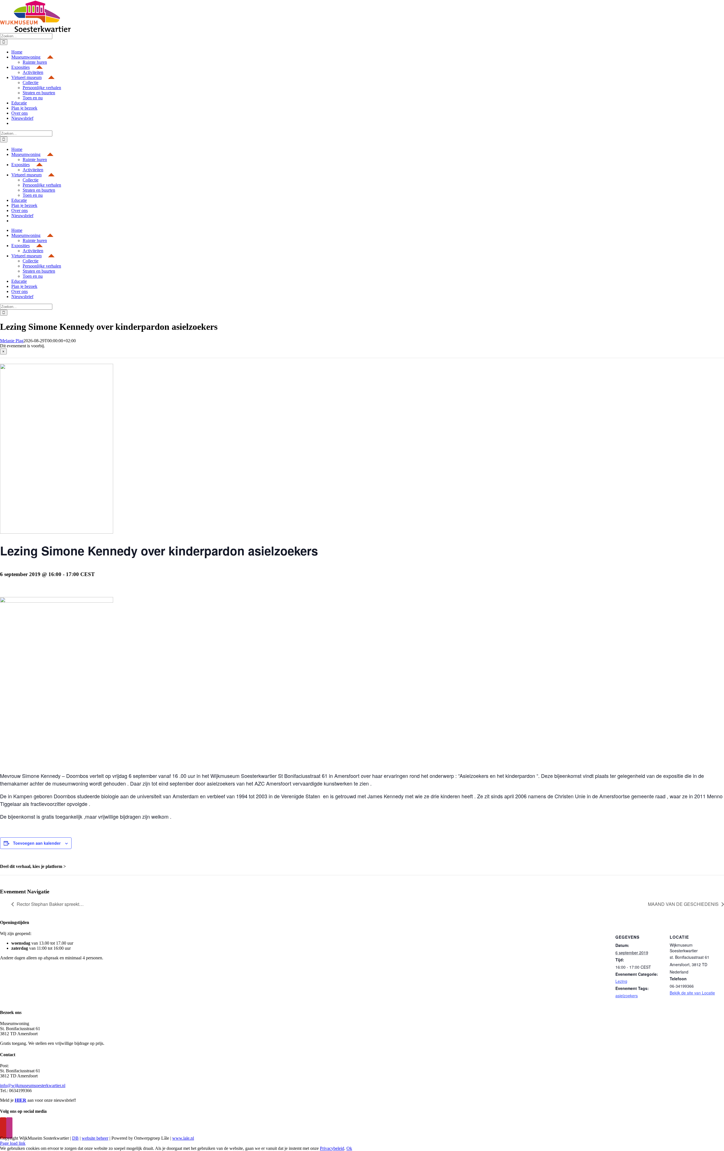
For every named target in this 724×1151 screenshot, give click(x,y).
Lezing (621, 981)
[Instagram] (9, 1128)
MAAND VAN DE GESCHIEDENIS (683, 904)
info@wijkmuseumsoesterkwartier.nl (32, 1085)
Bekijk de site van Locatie (692, 993)
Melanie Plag (11, 340)
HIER (20, 1100)
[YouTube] (3, 1128)
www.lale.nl (183, 1138)
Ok (349, 1148)
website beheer (95, 1138)
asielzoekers (626, 995)
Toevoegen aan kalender (37, 843)
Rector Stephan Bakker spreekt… (50, 904)
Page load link (12, 1143)
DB (75, 1138)
